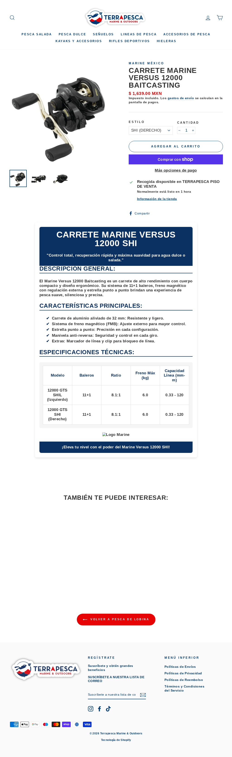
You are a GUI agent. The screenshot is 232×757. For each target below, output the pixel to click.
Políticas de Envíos (180, 666)
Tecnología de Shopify (116, 740)
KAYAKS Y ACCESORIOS (79, 41)
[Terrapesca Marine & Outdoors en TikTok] (108, 708)
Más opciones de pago (176, 170)
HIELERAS (166, 41)
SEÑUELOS (103, 34)
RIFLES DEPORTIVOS (129, 41)
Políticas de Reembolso (183, 680)
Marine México (146, 63)
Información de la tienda (157, 199)
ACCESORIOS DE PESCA (186, 34)
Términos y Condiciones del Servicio (184, 688)
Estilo (137, 122)
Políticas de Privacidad (183, 673)
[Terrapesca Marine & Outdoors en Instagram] (90, 708)
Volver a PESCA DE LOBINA (119, 619)
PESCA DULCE (72, 34)
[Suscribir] (143, 695)
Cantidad (188, 122)
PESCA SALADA (37, 34)
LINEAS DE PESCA (139, 34)
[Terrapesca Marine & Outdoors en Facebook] (99, 708)
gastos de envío (181, 98)
